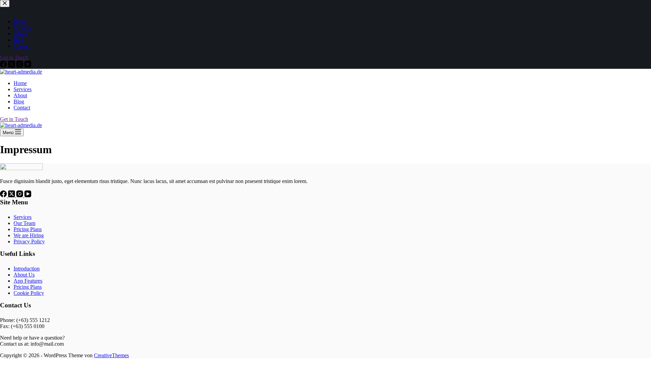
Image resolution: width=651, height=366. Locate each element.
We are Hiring (29, 235)
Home (20, 83)
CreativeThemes (111, 355)
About (20, 95)
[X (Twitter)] (12, 195)
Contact (22, 107)
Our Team (24, 223)
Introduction (27, 268)
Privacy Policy (29, 241)
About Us (24, 275)
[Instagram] (20, 195)
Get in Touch (14, 119)
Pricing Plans (28, 229)
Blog (19, 101)
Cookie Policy (29, 293)
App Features (28, 281)
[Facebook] (4, 195)
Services (23, 89)
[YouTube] (27, 195)
